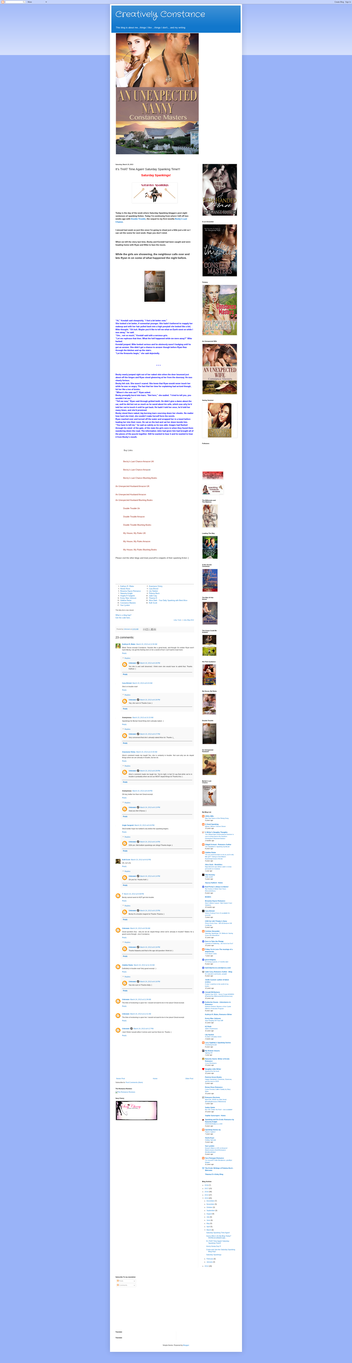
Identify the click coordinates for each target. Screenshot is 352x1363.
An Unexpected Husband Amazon (131, 494)
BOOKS (208, 897)
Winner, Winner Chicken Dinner (215, 826)
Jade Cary (153, 596)
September (211, 1211)
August (209, 1214)
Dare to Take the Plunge (214, 941)
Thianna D (153, 598)
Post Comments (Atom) (134, 1082)
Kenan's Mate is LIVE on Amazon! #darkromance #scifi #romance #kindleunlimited (216, 1150)
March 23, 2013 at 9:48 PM (134, 894)
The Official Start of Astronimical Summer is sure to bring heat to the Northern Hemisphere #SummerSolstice (219, 836)
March (209, 1230)
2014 (207, 1195)
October (210, 1207)
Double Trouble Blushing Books (137, 525)
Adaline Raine (125, 600)
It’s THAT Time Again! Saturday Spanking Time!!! (217, 1242)
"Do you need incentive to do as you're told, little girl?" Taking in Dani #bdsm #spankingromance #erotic (219, 857)
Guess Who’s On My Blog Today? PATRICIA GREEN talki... (218, 1237)
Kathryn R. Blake (127, 586)
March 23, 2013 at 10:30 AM (146, 752)
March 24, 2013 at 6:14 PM (150, 842)
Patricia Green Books (213, 1077)
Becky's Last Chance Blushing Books (140, 478)
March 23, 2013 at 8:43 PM (144, 825)
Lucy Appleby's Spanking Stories (218, 1043)
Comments (123, 1285)
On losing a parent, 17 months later (216, 962)
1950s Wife (209, 816)
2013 (207, 1198)
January (210, 1262)
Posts (121, 1281)
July (208, 1217)
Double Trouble (138, 219)
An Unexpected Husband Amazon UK (132, 486)
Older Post (189, 1079)
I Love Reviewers (211, 1063)
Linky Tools (177, 620)
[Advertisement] (133, 1309)
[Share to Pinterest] (154, 629)
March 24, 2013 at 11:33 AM (144, 965)
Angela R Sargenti (127, 596)
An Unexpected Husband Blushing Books (134, 500)
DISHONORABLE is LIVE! (213, 1124)
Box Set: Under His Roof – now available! (218, 1109)
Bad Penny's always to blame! (217, 887)
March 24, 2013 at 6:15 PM (150, 911)
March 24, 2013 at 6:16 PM (150, 947)
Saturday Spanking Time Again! (218, 1233)
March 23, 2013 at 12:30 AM (146, 644)
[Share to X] (149, 629)
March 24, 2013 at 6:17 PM (143, 1029)
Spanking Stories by (213, 1130)
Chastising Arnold (211, 1045)
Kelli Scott (153, 603)
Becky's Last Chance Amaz (135, 470)
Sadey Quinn (210, 1107)
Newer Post (120, 1079)
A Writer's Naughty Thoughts (216, 832)
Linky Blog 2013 (188, 620)
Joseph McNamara (212, 992)
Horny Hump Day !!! (213, 1246)
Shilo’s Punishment (211, 1028)
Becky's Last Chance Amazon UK (138, 461)
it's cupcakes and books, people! (216, 974)
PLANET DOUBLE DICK (213, 1037)
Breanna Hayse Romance (130, 591)
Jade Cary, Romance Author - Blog (218, 972)
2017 (207, 1188)
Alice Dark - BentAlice (213, 865)
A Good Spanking (211, 824)
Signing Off (208, 1053)
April (208, 1227)
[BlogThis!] (147, 629)
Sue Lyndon (125, 605)
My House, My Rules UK (134, 533)
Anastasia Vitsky (156, 586)
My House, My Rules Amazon (136, 541)
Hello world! (209, 877)
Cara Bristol (153, 589)
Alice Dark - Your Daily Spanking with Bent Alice (168, 600)
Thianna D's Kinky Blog (214, 1174)
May (208, 1223)
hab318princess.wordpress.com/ (218, 968)
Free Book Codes (211, 953)
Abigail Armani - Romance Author (218, 845)
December (211, 1201)
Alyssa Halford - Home (214, 883)
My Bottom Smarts (212, 1051)
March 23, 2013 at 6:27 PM (150, 734)
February (210, 1259)
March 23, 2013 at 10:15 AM (142, 718)
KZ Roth (208, 1027)
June (209, 1220)
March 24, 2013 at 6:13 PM (150, 807)
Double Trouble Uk (131, 508)
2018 (207, 1185)
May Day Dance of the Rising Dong (217, 818)
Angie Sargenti (128, 825)
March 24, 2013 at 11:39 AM (140, 999)
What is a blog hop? (123, 615)
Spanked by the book (212, 1071)
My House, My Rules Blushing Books (140, 549)
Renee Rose (125, 589)
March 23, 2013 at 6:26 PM (150, 663)
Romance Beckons (212, 1097)
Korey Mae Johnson (128, 598)
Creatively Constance (160, 14)
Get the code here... (123, 618)
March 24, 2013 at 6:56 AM (140, 928)
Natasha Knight (126, 593)
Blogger (186, 1345)
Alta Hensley (210, 875)
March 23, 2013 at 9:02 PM (141, 860)
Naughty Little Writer (213, 1069)
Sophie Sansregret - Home (215, 1116)
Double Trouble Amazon (134, 516)
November (211, 1204)
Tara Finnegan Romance (214, 1158)
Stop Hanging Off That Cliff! (214, 1020)
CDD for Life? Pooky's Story (216, 921)
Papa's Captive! (210, 1132)
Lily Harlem (153, 591)
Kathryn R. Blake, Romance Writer (218, 1014)
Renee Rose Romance (214, 1087)
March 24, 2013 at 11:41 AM (140, 1014)
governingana (210, 960)
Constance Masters (128, 603)
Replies (127, 658)
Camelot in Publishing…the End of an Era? (219, 943)
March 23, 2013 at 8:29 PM (142, 791)
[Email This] (144, 629)
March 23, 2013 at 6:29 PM (150, 771)
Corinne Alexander (212, 931)
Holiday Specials (210, 1140)
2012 (207, 1266)
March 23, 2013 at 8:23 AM (142, 683)
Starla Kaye (209, 1138)
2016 (207, 1192)
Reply (124, 653)
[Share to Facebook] (152, 629)
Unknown (132, 663)
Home (155, 1079)
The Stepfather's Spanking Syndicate (217, 846)
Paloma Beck (154, 593)
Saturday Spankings (213, 1255)
